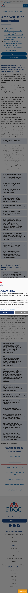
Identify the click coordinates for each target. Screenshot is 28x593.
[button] (22, 591)
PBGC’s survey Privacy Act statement (7, 309)
